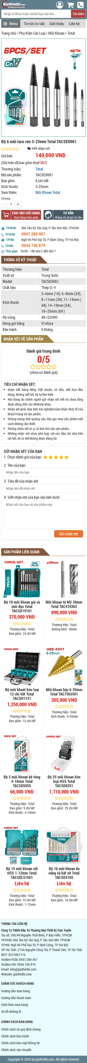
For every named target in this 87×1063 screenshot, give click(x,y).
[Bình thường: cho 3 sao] (56, 457)
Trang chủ (8, 33)
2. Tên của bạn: (15, 465)
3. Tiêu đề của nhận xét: (21, 481)
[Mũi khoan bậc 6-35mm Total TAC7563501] (64, 666)
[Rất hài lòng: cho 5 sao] (67, 457)
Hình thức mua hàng (14, 1004)
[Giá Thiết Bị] (13, 7)
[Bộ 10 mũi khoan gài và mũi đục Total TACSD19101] (22, 579)
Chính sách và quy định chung (21, 1029)
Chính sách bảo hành (15, 1036)
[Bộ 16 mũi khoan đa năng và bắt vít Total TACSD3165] (64, 845)
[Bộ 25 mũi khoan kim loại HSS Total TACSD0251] (64, 754)
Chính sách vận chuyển (16, 1049)
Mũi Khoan (56, 33)
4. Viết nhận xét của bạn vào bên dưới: (32, 497)
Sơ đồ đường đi (11, 1011)
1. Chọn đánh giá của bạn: (23, 456)
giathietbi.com (22, 974)
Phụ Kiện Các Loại (32, 33)
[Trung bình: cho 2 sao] (51, 457)
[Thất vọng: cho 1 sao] (46, 457)
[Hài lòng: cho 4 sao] (62, 457)
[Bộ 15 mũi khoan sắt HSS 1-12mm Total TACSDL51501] (22, 845)
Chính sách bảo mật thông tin (20, 1043)
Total (71, 33)
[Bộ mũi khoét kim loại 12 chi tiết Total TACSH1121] (22, 666)
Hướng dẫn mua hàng (15, 991)
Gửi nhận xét (68, 533)
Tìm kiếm (78, 13)
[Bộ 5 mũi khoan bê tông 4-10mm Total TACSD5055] (22, 754)
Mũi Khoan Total (48, 192)
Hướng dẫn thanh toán (16, 997)
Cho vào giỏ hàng (26, 212)
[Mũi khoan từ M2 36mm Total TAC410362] (64, 579)
